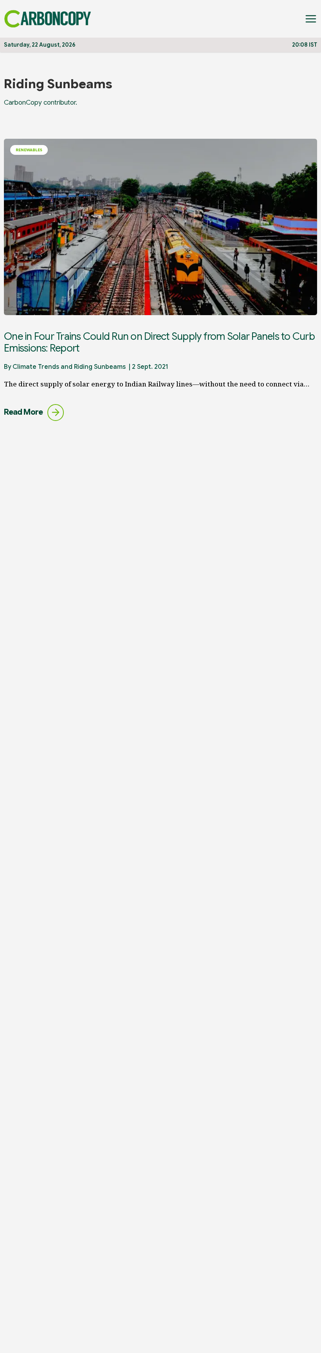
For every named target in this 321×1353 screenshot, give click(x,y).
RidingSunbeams (100, 367)
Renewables (29, 149)
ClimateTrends (36, 367)
